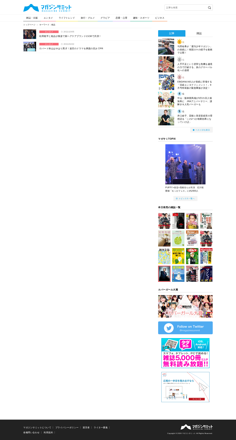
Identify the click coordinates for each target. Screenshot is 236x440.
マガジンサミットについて (37, 427)
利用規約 (48, 432)
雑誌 (199, 33)
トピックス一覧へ (187, 198)
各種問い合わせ (31, 432)
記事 (172, 33)
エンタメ (48, 18)
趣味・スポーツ (141, 18)
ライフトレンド (67, 18)
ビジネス (159, 18)
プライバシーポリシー (67, 427)
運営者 (86, 427)
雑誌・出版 (32, 18)
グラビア (105, 18)
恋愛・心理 (121, 18)
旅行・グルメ (88, 18)
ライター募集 (101, 427)
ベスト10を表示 (202, 130)
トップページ (29, 25)
